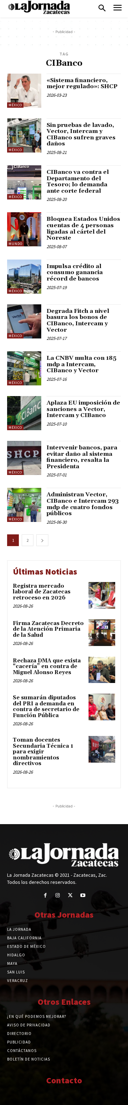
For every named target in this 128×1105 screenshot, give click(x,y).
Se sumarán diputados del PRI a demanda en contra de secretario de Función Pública (46, 706)
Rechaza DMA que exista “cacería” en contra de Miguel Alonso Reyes (47, 666)
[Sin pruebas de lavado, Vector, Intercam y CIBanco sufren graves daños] (24, 135)
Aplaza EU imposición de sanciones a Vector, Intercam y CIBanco (83, 409)
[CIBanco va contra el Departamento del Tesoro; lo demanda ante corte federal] (24, 182)
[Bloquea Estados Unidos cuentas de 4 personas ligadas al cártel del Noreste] (24, 229)
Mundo (15, 243)
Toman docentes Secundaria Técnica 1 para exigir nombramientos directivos (43, 752)
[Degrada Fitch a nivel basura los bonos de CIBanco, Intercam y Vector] (24, 321)
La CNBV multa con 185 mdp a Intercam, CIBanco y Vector (81, 364)
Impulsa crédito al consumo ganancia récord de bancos (75, 272)
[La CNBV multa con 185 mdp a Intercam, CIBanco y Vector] (24, 368)
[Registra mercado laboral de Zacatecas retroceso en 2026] (102, 595)
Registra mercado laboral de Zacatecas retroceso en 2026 (41, 592)
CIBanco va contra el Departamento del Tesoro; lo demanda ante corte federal (78, 181)
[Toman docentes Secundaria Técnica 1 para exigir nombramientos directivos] (102, 749)
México (15, 105)
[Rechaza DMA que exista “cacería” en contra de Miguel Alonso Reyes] (102, 670)
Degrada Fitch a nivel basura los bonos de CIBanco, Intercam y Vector (78, 320)
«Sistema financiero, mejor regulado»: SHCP (82, 83)
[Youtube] (82, 895)
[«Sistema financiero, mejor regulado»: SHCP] (24, 91)
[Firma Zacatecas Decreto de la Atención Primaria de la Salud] (102, 632)
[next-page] (42, 540)
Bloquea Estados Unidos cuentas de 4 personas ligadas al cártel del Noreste (83, 228)
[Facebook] (45, 895)
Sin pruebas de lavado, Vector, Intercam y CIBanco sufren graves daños (81, 135)
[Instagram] (57, 895)
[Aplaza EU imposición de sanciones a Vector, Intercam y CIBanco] (24, 413)
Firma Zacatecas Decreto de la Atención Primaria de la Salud (48, 629)
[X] (70, 895)
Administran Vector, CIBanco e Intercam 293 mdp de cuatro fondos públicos (83, 504)
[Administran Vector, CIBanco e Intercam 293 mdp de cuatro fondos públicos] (24, 505)
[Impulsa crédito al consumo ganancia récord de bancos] (24, 277)
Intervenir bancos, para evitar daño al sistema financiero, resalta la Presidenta (82, 457)
